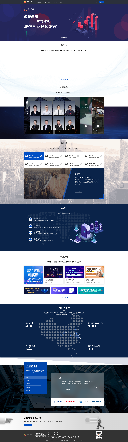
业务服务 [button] (39, 2)
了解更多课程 (63, 298)
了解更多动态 (63, 79)
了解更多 (78, 191)
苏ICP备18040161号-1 (78, 440)
